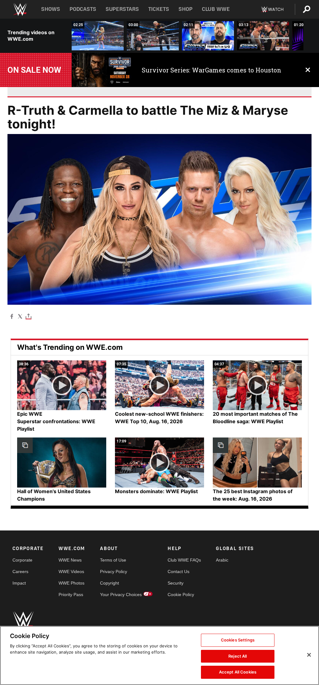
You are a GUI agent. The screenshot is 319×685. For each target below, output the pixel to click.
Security (175, 583)
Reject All (237, 656)
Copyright (109, 583)
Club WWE (216, 9)
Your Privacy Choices (121, 594)
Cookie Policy (181, 594)
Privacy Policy (113, 571)
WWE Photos (71, 583)
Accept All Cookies (237, 671)
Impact (19, 583)
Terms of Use (113, 560)
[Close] (309, 655)
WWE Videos (71, 571)
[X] (20, 316)
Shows (50, 9)
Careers (20, 571)
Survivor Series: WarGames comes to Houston (211, 70)
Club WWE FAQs (184, 560)
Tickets (158, 9)
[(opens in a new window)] (102, 70)
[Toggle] (28, 316)
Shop (186, 9)
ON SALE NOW (34, 70)
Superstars (122, 9)
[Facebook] (11, 316)
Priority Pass (71, 594)
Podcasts (82, 9)
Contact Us (178, 571)
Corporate (22, 560)
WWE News (70, 560)
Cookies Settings (238, 639)
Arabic (222, 560)
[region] (159, 655)
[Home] (19, 9)
